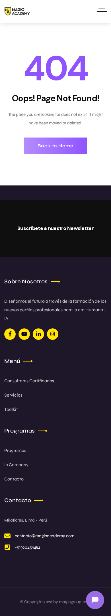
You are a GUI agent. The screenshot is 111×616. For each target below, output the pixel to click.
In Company (16, 464)
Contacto (14, 479)
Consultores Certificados (29, 380)
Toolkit (11, 409)
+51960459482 (27, 547)
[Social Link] (10, 334)
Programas (15, 450)
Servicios (13, 395)
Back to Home (56, 145)
